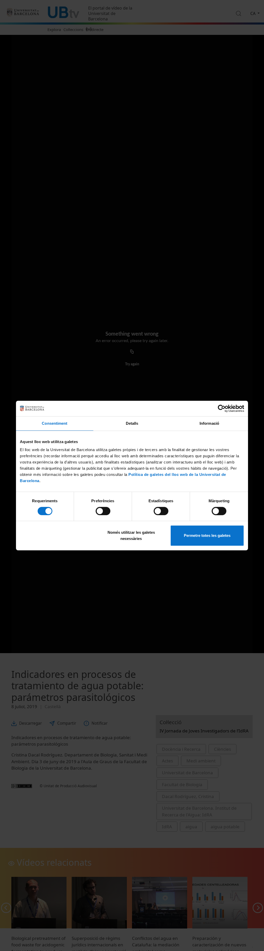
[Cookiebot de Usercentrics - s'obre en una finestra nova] (221, 408)
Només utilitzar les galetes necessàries (131, 535)
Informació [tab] (209, 423)
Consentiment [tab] (54, 423)
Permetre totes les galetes (207, 535)
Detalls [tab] (132, 423)
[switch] (103, 511)
